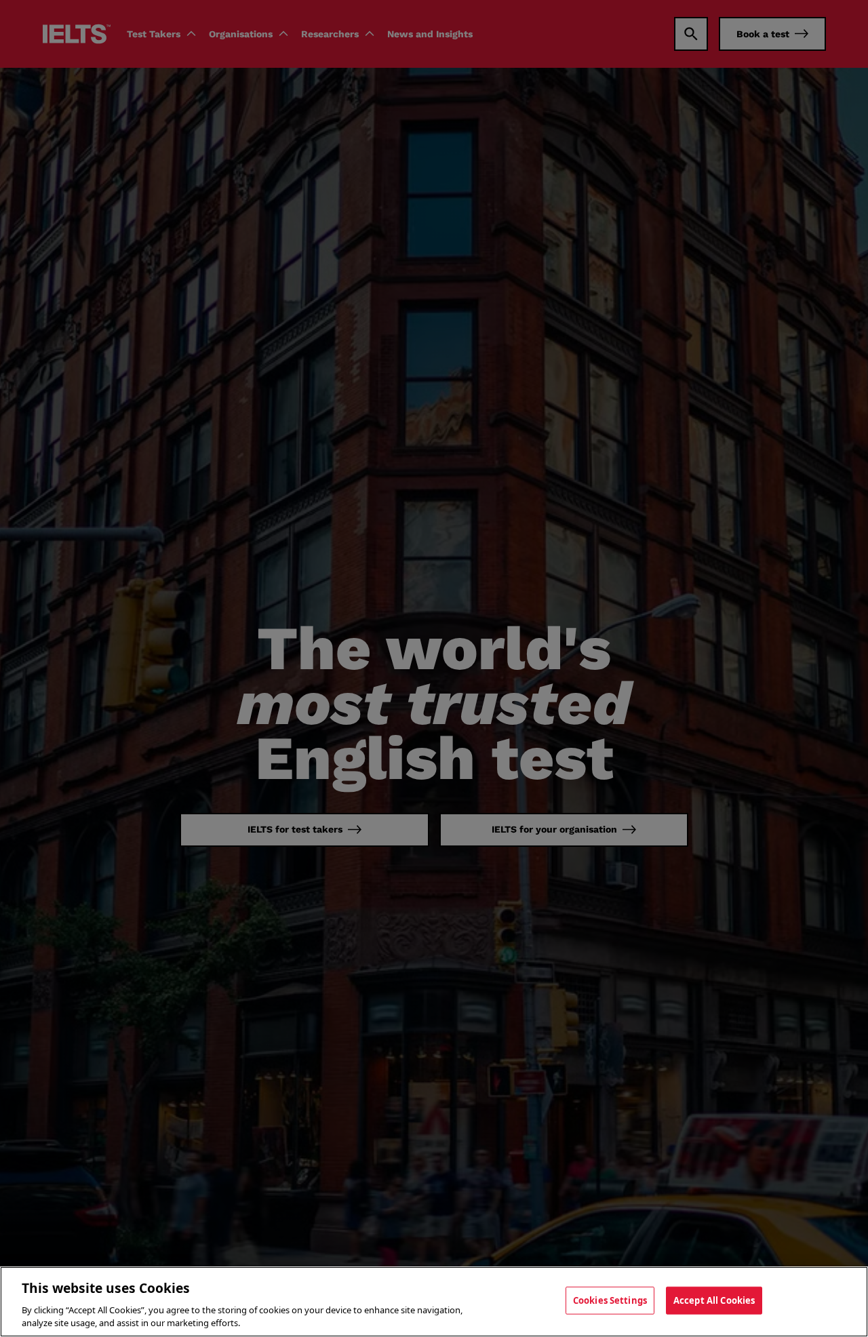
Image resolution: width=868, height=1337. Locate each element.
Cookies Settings (610, 1300)
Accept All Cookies (714, 1300)
